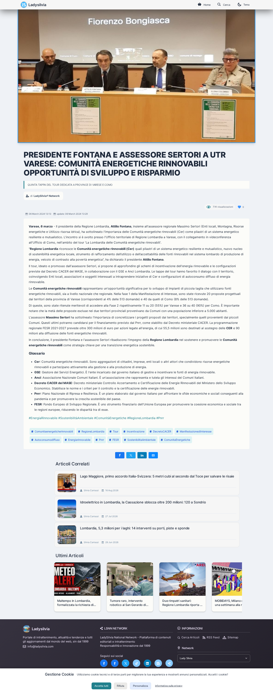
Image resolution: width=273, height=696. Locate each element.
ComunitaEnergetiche (177, 439)
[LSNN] (158, 663)
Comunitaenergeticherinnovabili (54, 431)
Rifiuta (120, 685)
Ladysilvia (37, 5)
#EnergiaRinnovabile (43, 418)
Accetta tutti (101, 685)
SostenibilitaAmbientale (141, 439)
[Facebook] (104, 663)
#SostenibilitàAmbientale (75, 418)
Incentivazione (135, 431)
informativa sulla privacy (168, 685)
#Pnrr (160, 418)
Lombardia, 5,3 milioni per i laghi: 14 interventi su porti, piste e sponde (135, 528)
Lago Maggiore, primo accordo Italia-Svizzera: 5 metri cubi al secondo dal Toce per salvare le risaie (157, 476)
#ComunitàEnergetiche (110, 418)
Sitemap (233, 637)
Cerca (226, 4)
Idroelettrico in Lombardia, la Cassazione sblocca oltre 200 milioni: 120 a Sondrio (143, 502)
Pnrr (101, 439)
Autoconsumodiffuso (47, 439)
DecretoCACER (162, 431)
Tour (115, 431)
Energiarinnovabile (79, 439)
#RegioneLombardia (141, 418)
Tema (246, 4)
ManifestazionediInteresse (196, 431)
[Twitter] (125, 663)
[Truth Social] (169, 663)
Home (207, 4)
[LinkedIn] (147, 663)
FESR (116, 439)
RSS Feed (213, 637)
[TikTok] (136, 663)
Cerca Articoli (190, 637)
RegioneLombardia (93, 431)
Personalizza (140, 685)
